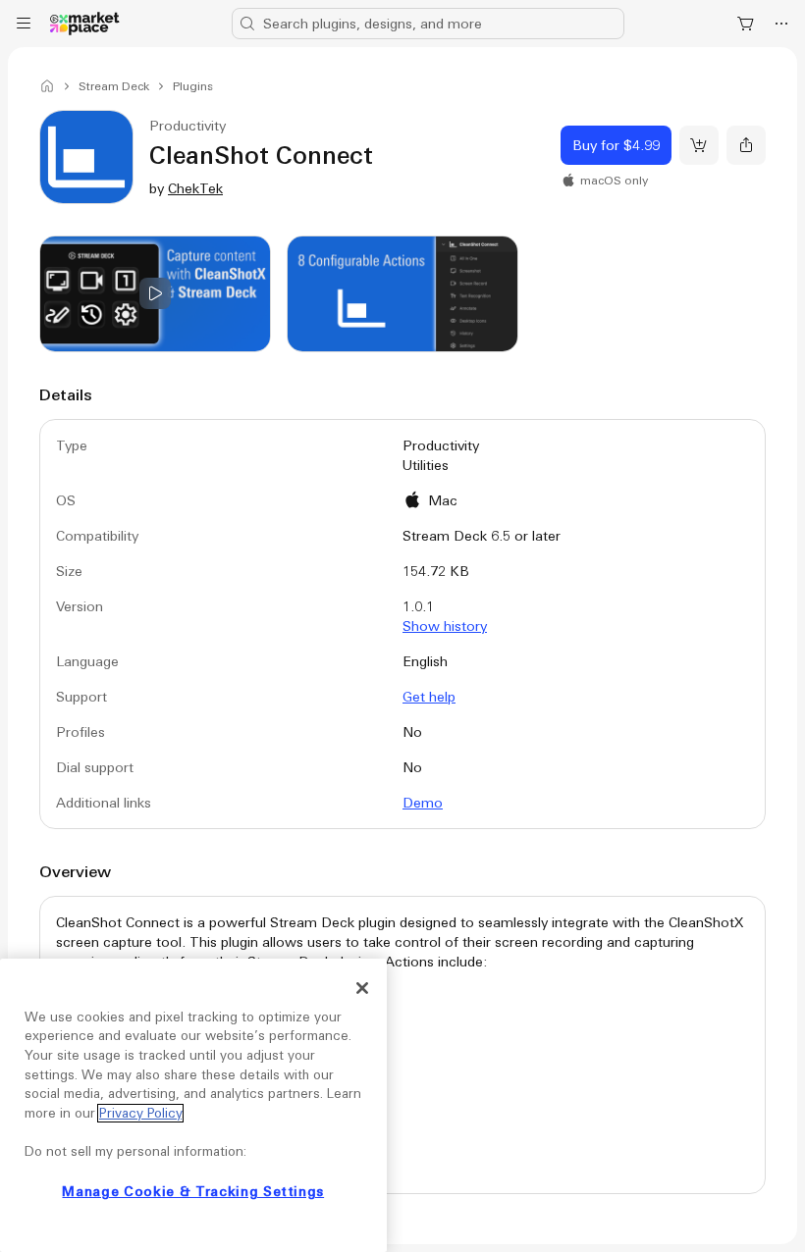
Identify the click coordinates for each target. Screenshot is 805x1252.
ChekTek (195, 188)
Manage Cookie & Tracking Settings (193, 1191)
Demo (422, 802)
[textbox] (402, 1054)
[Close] (362, 988)
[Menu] (23, 23)
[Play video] (155, 293)
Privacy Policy (140, 1113)
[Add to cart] (699, 145)
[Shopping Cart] (746, 23)
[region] (193, 1105)
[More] (781, 23)
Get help (429, 696)
